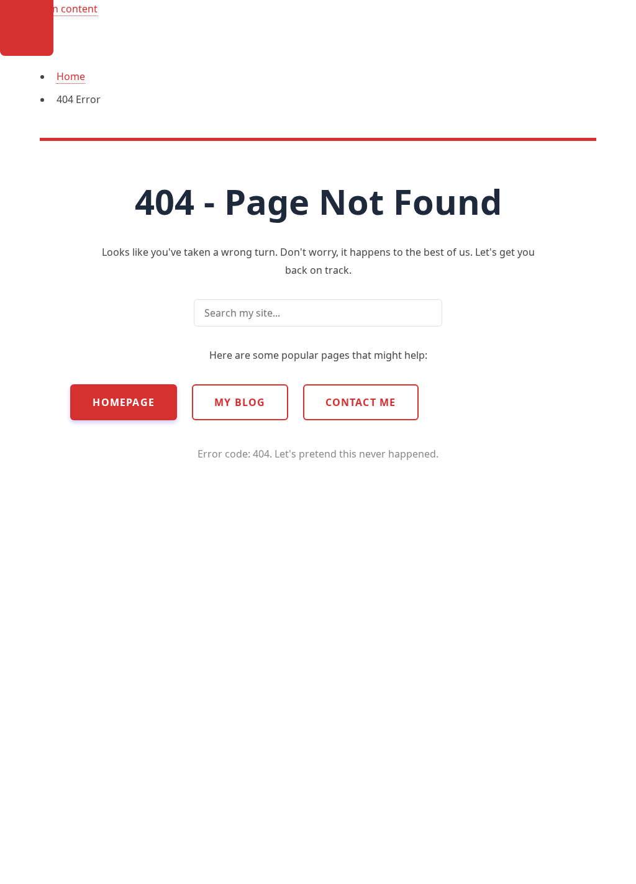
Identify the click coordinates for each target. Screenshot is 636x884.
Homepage (124, 402)
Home (71, 76)
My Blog (239, 402)
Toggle (26, 28)
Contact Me (360, 402)
